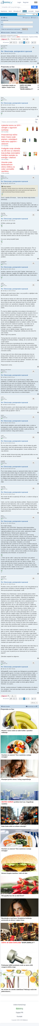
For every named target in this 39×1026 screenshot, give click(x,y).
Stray (2, 97)
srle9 (2, 396)
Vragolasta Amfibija (33, 36)
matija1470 (3, 261)
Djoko (2, 175)
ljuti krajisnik (4, 45)
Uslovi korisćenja (19, 1005)
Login (19, 2)
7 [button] (28, 42)
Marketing (19, 1008)
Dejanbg (3, 213)
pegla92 (3, 461)
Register (26, 2)
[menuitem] (5, 18)
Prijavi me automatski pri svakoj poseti (11, 29)
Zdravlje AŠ (17, 11)
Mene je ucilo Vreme (6, 369)
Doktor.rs (25, 1020)
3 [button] (19, 42)
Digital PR (19, 1012)
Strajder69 (3, 576)
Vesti (10, 11)
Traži (34, 7)
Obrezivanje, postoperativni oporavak (9, 35)
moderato (13, 36)
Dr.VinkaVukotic (24, 36)
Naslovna (4, 11)
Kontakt (31, 11)
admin (18, 36)
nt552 (2, 283)
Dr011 (2, 415)
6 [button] (26, 42)
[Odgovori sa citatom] (33, 47)
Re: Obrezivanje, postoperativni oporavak (16, 51)
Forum (24, 11)
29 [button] (32, 42)
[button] (10, 42)
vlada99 (9, 36)
